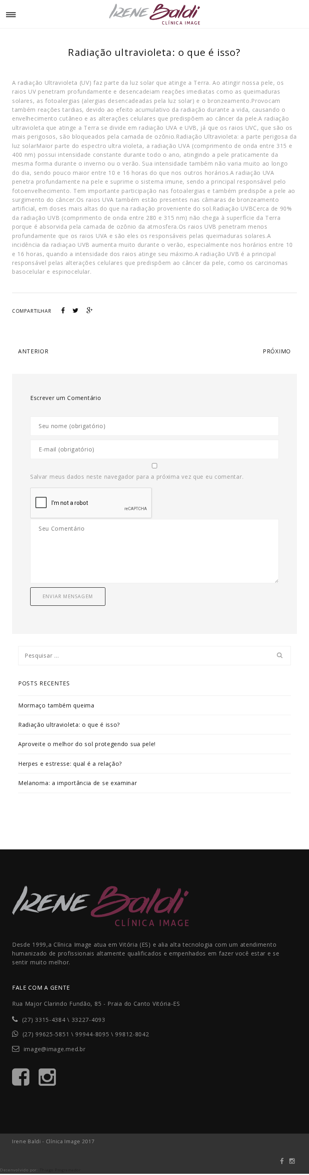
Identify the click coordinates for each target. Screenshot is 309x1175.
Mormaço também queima (56, 705)
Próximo (277, 351)
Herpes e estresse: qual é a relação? (70, 763)
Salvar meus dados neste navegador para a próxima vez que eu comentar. (136, 476)
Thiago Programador (60, 1170)
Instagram (292, 1163)
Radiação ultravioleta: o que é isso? (69, 724)
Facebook (282, 1163)
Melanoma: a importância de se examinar (77, 783)
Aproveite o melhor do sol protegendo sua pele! (87, 744)
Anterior (33, 351)
